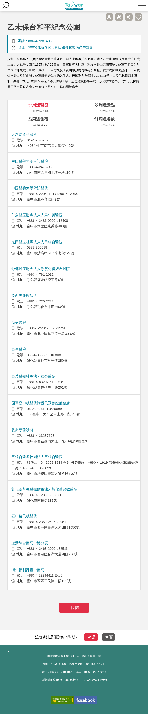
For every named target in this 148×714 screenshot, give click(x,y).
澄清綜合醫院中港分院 (29, 543)
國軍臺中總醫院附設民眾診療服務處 (40, 403)
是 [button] (94, 637)
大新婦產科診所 (24, 134)
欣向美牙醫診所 (24, 296)
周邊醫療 (40, 105)
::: (8, 650)
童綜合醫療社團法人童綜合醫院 (37, 457)
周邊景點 (107, 105)
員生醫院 (18, 349)
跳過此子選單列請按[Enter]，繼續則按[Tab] (100, 17)
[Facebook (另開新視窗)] (85, 700)
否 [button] (111, 637)
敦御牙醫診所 (22, 430)
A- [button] (109, 17)
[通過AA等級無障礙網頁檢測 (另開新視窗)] (62, 700)
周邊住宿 (40, 119)
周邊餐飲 (107, 119)
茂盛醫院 (18, 322)
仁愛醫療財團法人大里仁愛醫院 (37, 215)
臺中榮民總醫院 (24, 516)
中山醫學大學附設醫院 (29, 161)
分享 (129, 17)
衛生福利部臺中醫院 (27, 570)
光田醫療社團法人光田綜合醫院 (37, 242)
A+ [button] (119, 17)
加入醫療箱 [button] (138, 17)
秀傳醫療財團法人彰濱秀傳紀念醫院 (40, 269)
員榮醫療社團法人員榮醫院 (33, 376)
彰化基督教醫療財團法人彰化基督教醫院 (44, 489)
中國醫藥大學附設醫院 (29, 188)
